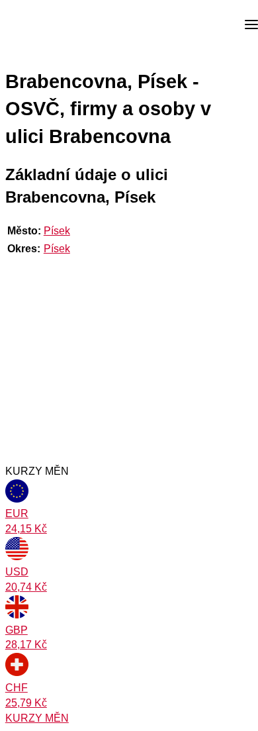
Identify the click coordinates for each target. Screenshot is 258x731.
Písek (57, 230)
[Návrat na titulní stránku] (59, 25)
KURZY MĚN (37, 718)
